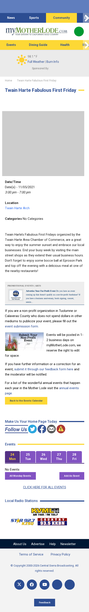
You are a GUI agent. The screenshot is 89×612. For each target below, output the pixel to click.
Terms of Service (31, 554)
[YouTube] (45, 585)
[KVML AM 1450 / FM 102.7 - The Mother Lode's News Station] (45, 510)
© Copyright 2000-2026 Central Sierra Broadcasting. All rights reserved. (44, 568)
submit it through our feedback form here (43, 369)
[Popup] (79, 31)
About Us (19, 544)
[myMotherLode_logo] (36, 31)
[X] (19, 585)
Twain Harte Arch (17, 208)
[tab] (12, 457)
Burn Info (52, 61)
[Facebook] (32, 585)
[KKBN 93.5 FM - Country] (52, 520)
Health (65, 45)
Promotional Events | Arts (24, 286)
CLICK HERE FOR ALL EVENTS (44, 487)
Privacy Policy (60, 554)
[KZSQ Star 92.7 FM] (21, 520)
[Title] (70, 585)
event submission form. (22, 326)
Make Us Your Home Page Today (31, 421)
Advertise (37, 544)
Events (11, 45)
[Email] (57, 585)
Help (52, 544)
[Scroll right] (86, 18)
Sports (34, 17)
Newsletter (68, 544)
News (11, 17)
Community (61, 17)
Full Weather (36, 61)
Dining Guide (38, 45)
